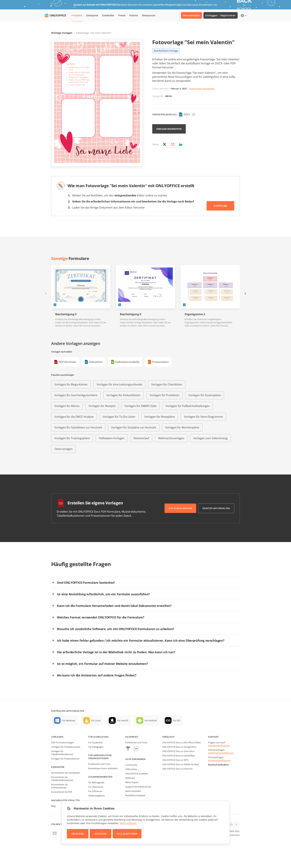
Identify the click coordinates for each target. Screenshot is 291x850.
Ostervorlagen (63, 449)
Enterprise (92, 15)
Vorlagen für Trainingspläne (72, 438)
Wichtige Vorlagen (61, 32)
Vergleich (168, 736)
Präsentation (160, 362)
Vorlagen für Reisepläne (159, 417)
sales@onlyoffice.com (219, 745)
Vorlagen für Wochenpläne (182, 427)
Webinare (130, 777)
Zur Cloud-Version (180, 508)
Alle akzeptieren (127, 833)
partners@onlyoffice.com (221, 752)
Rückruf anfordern (218, 764)
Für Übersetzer (95, 786)
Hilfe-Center (131, 769)
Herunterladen (191, 15)
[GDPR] (136, 749)
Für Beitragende (96, 782)
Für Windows (68, 720)
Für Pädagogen (95, 746)
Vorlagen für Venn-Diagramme (203, 417)
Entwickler (108, 15)
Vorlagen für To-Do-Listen (119, 417)
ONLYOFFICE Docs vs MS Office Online (181, 742)
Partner (133, 15)
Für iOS (176, 720)
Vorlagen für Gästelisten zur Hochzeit (78, 427)
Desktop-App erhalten (216, 508)
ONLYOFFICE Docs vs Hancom (177, 768)
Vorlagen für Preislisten (164, 395)
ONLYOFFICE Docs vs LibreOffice (178, 755)
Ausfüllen (220, 205)
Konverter (57, 767)
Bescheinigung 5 (65, 314)
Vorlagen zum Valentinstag (210, 438)
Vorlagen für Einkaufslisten (123, 395)
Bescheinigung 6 (130, 314)
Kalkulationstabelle (127, 362)
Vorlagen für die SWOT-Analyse (74, 417)
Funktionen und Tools (99, 763)
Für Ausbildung (98, 736)
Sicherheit (131, 736)
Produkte (76, 15)
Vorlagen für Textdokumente (65, 746)
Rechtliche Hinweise (135, 795)
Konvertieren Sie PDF (61, 791)
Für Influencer (95, 791)
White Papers (132, 782)
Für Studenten (95, 742)
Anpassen (100, 833)
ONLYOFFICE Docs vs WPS (175, 759)
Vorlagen (57, 736)
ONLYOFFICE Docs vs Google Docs (179, 746)
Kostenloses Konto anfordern (103, 768)
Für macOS (122, 720)
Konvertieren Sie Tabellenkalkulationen (62, 779)
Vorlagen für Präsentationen (65, 758)
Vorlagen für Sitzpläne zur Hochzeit (133, 427)
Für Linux (96, 720)
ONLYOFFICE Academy (136, 773)
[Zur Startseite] (55, 15)
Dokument (96, 362)
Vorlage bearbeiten (169, 128)
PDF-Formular (67, 362)
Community (131, 764)
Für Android (151, 720)
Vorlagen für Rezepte (102, 406)
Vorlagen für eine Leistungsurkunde (119, 384)
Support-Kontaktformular (138, 786)
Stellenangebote (96, 795)
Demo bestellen (133, 791)
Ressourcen (148, 15)
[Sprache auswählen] (243, 15)
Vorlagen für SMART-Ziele (140, 406)
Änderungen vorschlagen (201, 88)
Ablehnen (77, 833)
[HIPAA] (128, 749)
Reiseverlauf (141, 438)
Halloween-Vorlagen (111, 438)
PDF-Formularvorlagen (62, 742)
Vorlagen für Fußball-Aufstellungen (188, 406)
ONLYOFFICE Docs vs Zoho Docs (178, 751)
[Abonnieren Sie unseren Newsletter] (54, 833)
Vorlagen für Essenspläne (204, 395)
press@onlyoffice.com (219, 760)
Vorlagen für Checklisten (166, 384)
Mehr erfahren (128, 823)
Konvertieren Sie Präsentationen (59, 786)
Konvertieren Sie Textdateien (65, 772)
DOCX (187, 114)
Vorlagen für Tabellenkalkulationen (62, 753)
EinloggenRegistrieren (220, 15)
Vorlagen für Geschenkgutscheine (75, 395)
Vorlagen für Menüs (66, 406)
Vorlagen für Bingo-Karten (71, 384)
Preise (121, 15)
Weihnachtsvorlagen (171, 438)
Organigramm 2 (195, 314)
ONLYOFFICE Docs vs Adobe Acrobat (180, 764)
